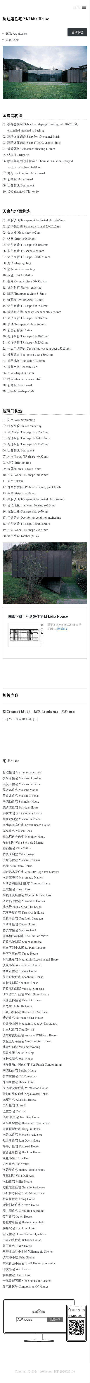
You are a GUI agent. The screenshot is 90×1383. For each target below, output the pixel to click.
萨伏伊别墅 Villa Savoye (19, 854)
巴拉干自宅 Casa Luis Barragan (23, 918)
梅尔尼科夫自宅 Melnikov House (24, 836)
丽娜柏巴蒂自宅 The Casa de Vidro (25, 936)
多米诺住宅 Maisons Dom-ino (22, 778)
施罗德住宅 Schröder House (20, 807)
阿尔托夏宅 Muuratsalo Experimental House (31, 959)
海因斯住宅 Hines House (18, 1082)
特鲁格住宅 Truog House (19, 1199)
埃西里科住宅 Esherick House (22, 1000)
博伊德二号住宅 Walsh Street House (26, 994)
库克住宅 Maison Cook (17, 831)
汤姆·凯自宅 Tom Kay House (21, 1117)
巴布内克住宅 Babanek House (22, 1240)
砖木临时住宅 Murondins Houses (24, 901)
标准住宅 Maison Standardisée (22, 772)
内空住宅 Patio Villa (16, 1164)
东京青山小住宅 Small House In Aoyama (29, 1263)
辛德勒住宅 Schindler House (21, 801)
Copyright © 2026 (26, 1371)
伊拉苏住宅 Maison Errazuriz (21, 860)
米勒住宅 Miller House (17, 1181)
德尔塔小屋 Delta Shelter (19, 1257)
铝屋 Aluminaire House (17, 866)
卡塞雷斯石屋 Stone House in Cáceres (27, 1281)
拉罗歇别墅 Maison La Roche (21, 819)
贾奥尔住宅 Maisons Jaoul (19, 930)
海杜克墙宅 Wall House (18, 1058)
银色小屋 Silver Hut (16, 1158)
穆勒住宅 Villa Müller (17, 848)
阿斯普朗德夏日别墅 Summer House (26, 883)
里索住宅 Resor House (17, 889)
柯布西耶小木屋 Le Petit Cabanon (24, 947)
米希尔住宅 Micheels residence (22, 1134)
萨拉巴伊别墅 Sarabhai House (22, 942)
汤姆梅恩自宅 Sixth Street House (24, 1193)
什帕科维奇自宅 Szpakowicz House (25, 1094)
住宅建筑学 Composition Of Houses (25, 1286)
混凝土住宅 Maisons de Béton (22, 784)
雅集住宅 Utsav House (17, 1275)
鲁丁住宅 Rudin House (17, 1246)
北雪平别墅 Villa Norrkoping (21, 1047)
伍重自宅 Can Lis (14, 1111)
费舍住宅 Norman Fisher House (23, 1017)
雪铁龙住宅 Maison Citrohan (21, 795)
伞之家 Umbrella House (18, 1006)
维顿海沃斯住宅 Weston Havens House (27, 895)
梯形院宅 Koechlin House (19, 1228)
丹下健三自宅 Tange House (20, 953)
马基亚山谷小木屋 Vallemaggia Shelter (28, 1251)
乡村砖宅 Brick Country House (22, 813)
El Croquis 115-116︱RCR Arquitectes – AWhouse (39, 711)
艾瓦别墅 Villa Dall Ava (18, 1175)
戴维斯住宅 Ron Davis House (21, 1140)
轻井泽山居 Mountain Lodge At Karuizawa (30, 1023)
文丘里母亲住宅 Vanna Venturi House (27, 1041)
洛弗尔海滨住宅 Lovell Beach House (26, 825)
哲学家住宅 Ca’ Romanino (19, 1076)
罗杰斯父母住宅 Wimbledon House (25, 1088)
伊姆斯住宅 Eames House (19, 924)
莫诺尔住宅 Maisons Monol (20, 790)
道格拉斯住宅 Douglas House (21, 1129)
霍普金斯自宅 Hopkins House (22, 1152)
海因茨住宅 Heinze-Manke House (24, 1170)
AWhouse (46, 1371)
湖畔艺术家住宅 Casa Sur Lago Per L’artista (31, 872)
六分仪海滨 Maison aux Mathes (23, 877)
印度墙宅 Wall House (16, 1269)
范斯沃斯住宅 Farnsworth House (23, 912)
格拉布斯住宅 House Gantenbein (23, 1222)
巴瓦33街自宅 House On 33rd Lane (25, 1012)
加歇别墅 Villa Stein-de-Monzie (23, 842)
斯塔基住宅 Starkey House (20, 971)
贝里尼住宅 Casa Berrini (18, 1029)
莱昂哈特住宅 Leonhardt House (23, 977)
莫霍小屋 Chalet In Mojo (19, 1053)
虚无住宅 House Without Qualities (24, 1234)
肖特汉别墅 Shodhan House (20, 983)
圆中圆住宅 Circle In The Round (23, 1211)
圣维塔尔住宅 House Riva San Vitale (26, 1123)
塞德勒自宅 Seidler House (19, 1070)
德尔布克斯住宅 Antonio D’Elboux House (30, 1035)
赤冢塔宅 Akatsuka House (19, 1100)
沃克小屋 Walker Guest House (22, 965)
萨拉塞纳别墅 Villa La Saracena (23, 988)
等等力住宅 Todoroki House (21, 1146)
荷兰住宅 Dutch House (17, 1216)
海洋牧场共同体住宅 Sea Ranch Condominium (32, 1064)
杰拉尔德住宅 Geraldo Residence (24, 1187)
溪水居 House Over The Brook (22, 906)
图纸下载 (77, 32)
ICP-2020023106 (64, 1371)
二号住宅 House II (14, 1105)
